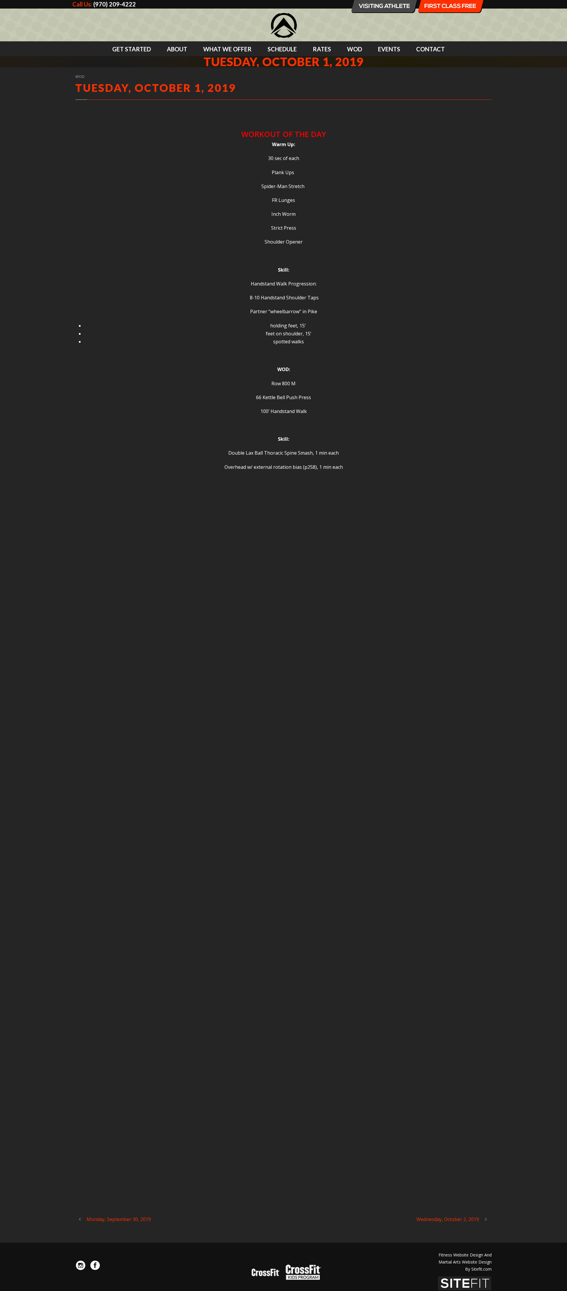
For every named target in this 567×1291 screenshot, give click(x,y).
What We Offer (227, 49)
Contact (430, 49)
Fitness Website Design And (465, 1255)
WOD (354, 49)
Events (389, 49)
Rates (322, 49)
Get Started (131, 49)
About (177, 49)
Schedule (282, 49)
